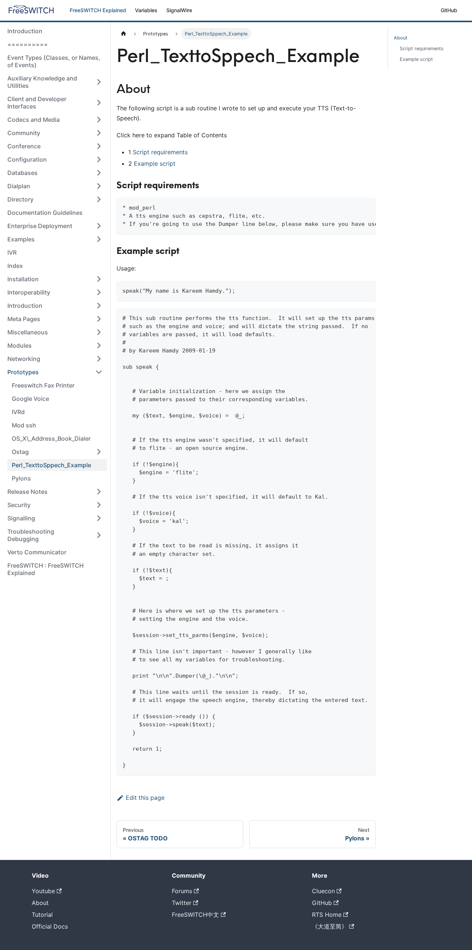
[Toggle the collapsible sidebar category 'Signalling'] (99, 518)
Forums (182, 891)
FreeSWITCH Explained (98, 10)
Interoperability (28, 292)
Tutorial (42, 914)
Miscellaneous (27, 332)
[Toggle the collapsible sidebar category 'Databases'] (99, 173)
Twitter (181, 902)
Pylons (21, 478)
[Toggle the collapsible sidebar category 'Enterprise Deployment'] (99, 226)
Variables (146, 10)
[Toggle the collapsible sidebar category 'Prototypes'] (99, 372)
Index (15, 265)
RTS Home (326, 914)
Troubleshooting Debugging (30, 535)
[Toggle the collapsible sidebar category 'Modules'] (99, 345)
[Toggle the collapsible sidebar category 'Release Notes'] (99, 492)
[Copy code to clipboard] (367, 207)
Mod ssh (24, 425)
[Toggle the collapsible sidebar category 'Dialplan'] (99, 186)
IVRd (18, 412)
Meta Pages (23, 319)
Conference (24, 146)
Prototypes (23, 372)
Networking (23, 358)
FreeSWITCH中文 (195, 914)
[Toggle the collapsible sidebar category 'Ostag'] (99, 452)
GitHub (449, 10)
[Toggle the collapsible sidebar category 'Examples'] (99, 239)
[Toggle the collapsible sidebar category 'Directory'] (99, 199)
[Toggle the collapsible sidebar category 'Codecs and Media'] (99, 119)
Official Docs (50, 926)
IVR (12, 252)
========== (27, 44)
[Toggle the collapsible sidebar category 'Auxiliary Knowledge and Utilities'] (99, 82)
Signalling (21, 518)
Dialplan (18, 186)
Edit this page (145, 797)
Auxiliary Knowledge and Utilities (42, 82)
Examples (21, 239)
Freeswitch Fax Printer (43, 385)
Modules (19, 345)
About (400, 38)
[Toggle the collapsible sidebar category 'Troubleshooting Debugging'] (99, 535)
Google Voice (30, 398)
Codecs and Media (33, 119)
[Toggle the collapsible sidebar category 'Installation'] (99, 279)
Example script (155, 163)
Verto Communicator (36, 552)
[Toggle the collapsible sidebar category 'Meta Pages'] (99, 319)
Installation (23, 279)
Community (23, 133)
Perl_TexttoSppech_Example (51, 465)
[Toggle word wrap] (353, 207)
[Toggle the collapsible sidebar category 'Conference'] (99, 146)
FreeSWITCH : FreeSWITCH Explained (45, 569)
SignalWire (179, 10)
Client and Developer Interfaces (36, 102)
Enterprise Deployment (39, 226)
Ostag (20, 451)
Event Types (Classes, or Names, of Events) (53, 61)
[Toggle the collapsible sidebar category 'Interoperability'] (99, 292)
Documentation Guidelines (45, 212)
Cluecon (323, 891)
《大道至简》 (329, 926)
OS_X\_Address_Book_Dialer (51, 438)
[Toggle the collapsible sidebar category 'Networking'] (99, 359)
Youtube (43, 891)
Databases (22, 172)
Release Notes (27, 491)
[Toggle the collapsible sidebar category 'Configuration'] (99, 159)
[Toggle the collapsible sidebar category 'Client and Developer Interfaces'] (99, 102)
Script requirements (160, 152)
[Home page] (124, 33)
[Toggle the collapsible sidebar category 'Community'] (99, 133)
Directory (20, 199)
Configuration (27, 159)
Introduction (24, 31)
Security (19, 505)
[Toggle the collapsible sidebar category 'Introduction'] (99, 305)
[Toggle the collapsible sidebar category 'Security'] (99, 505)
